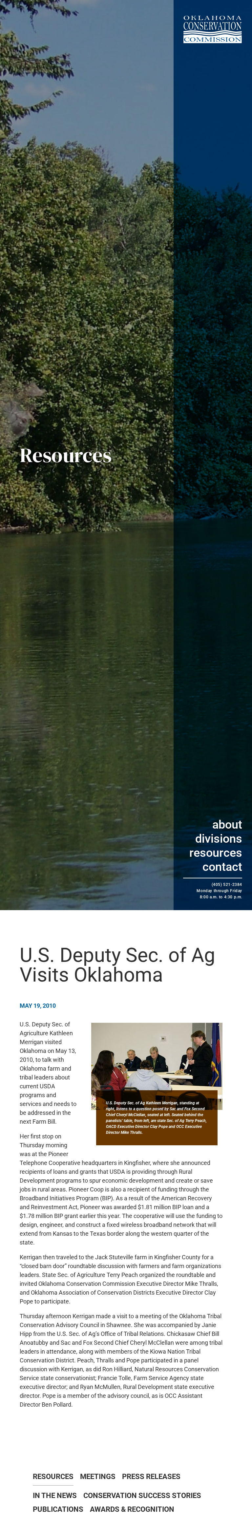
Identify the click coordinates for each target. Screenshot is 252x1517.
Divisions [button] (218, 839)
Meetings (98, 1476)
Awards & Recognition (132, 1509)
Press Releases (151, 1476)
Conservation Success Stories (142, 1495)
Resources (215, 853)
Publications (58, 1509)
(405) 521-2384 (227, 884)
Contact (222, 867)
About (227, 825)
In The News (55, 1495)
